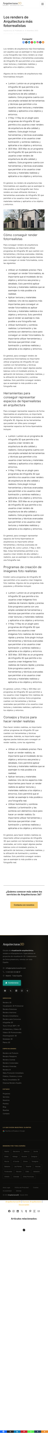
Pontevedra (8, 1171)
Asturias (37, 1166)
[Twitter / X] (10, 991)
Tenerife (28, 1166)
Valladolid (36, 1171)
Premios (6, 1104)
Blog (4, 1107)
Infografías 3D (8, 1022)
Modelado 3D (8, 1039)
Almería (6, 1176)
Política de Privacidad (22, 1187)
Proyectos (6, 1094)
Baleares (7, 1166)
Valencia (26, 1151)
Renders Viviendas (9, 1066)
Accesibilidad (7, 1191)
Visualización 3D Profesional (13, 1006)
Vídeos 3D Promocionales (12, 1032)
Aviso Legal (6, 1187)
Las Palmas (18, 1166)
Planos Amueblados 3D (11, 1080)
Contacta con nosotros (24, 905)
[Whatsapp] (35, 42)
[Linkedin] (29, 42)
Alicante (24, 1156)
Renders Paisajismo (10, 1056)
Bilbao (6, 1156)
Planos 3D (6, 1042)
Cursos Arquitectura (32, 1201)
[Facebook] (23, 42)
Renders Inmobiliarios (10, 1016)
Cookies (35, 1187)
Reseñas (6, 1110)
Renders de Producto (10, 1053)
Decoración (24, 1205)
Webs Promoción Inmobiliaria (13, 1073)
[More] (43, 42)
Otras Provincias (28, 1176)
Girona (25, 1161)
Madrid (6, 1151)
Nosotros (6, 1100)
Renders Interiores (9, 1012)
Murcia (6, 1161)
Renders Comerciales (10, 1063)
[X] (26, 42)
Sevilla (35, 1151)
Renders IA (7, 1070)
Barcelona (16, 1151)
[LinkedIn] (16, 991)
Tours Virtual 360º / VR (11, 1026)
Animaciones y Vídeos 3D (12, 1029)
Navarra (18, 1171)
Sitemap (18, 1191)
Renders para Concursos (12, 1019)
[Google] (27, 991)
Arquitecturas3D (13, 1201)
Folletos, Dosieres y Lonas (12, 1076)
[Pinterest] (32, 42)
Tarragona (35, 1161)
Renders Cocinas (9, 1060)
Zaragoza (34, 1156)
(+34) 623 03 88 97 (13, 972)
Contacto (6, 1114)
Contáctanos (13, 983)
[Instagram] (37, 42)
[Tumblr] (40, 42)
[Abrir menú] (42, 4)
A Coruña (16, 1161)
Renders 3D (7, 1002)
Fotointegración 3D (10, 1036)
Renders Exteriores (10, 1009)
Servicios (6, 1097)
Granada (16, 1176)
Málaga (15, 1156)
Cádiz (27, 1171)
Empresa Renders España (12, 1083)
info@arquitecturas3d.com (16, 968)
